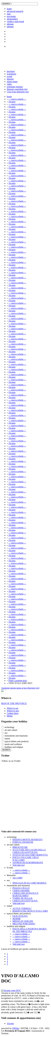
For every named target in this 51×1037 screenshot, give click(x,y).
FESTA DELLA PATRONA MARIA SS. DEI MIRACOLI (29, 930)
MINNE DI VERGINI (22, 921)
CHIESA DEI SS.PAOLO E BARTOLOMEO (25, 894)
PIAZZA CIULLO (21, 888)
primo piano (12, 81)
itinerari (10, 79)
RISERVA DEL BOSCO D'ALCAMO (30, 911)
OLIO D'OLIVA (20, 916)
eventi (9, 76)
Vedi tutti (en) (18, 865)
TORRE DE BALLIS (22, 898)
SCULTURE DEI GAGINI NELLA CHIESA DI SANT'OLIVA (29, 851)
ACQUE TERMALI (21, 908)
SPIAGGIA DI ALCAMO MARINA (29, 883)
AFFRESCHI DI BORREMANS (27, 862)
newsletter (11, 16)
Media (9, 716)
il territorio (11, 74)
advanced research (15, 11)
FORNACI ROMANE (22, 842)
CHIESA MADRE (21, 890)
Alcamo (11, 101)
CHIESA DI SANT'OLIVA (25, 901)
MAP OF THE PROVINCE (14, 703)
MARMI (16, 918)
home (9, 9)
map (9, 14)
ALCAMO (17, 878)
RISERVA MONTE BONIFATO (27, 839)
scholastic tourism (15, 86)
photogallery (12, 19)
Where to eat (12, 708)
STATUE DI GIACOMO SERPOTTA (30, 855)
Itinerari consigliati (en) (17, 89)
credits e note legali (15, 21)
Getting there (12, 713)
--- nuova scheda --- (17, 99)
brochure (11, 71)
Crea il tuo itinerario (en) (18, 92)
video (9, 84)
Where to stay (13, 711)
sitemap (10, 24)
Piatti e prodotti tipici (17, 680)
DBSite (15, 1028)
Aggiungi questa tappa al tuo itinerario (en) (20, 688)
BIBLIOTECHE (20, 847)
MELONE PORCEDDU (23, 924)
